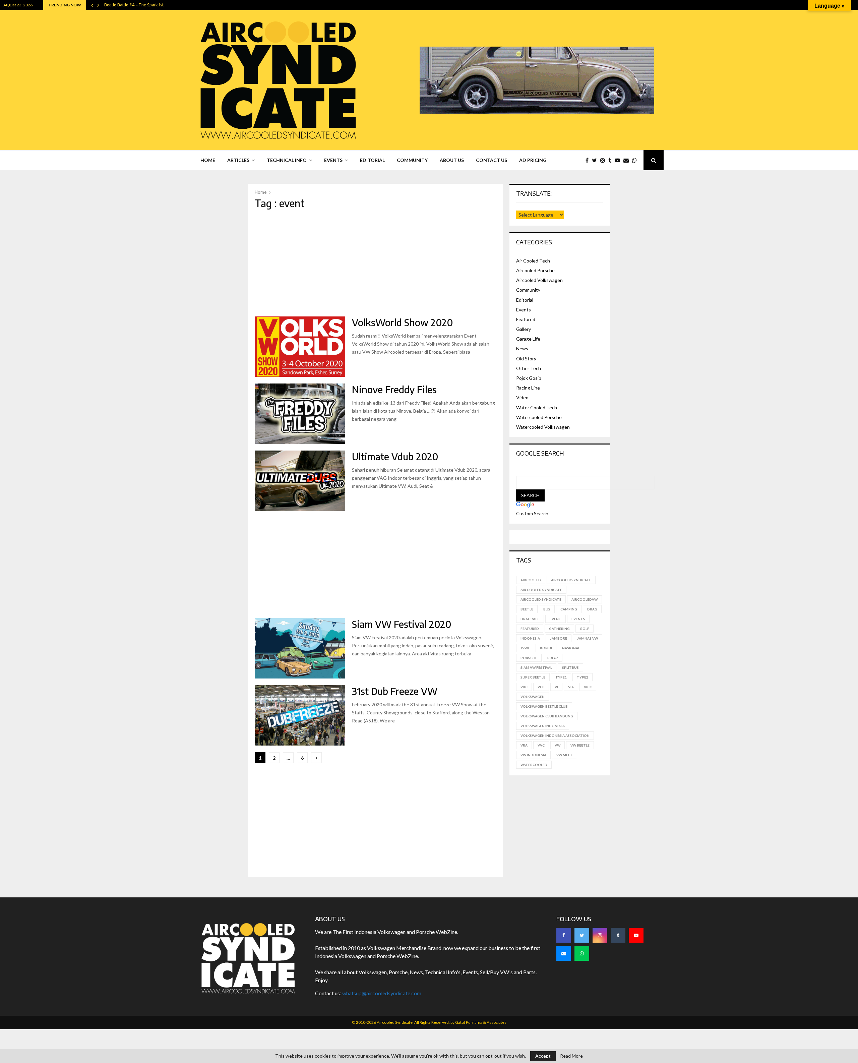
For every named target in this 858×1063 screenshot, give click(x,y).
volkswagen (532, 697)
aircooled (530, 580)
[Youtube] (619, 160)
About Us (452, 160)
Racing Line (528, 388)
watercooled (533, 765)
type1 (561, 677)
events (578, 619)
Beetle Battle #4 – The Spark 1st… (135, 4)
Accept (543, 1056)
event (555, 619)
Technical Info (287, 160)
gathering (559, 629)
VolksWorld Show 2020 (402, 322)
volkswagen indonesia (542, 726)
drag (592, 609)
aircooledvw (584, 599)
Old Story (526, 358)
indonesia (530, 638)
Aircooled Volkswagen (539, 280)
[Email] (627, 160)
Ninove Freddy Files (394, 389)
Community (412, 160)
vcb (541, 687)
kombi (546, 648)
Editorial (372, 160)
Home (207, 160)
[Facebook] (589, 160)
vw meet (564, 755)
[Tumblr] (611, 160)
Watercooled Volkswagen (543, 427)
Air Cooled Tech (533, 260)
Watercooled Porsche (539, 417)
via (571, 687)
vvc (541, 745)
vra (524, 745)
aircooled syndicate (540, 599)
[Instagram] (604, 160)
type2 (582, 677)
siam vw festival (536, 667)
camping (568, 609)
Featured (525, 319)
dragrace (530, 619)
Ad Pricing (533, 160)
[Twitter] (596, 160)
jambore (558, 638)
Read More (571, 1056)
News (522, 348)
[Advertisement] (375, 263)
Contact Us (491, 160)
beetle (526, 609)
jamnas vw (587, 638)
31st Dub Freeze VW (394, 691)
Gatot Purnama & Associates (480, 1022)
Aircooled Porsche (535, 270)
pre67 (552, 658)
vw (557, 745)
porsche (528, 658)
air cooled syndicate (541, 590)
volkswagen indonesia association (555, 735)
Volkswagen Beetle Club (544, 706)
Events (333, 160)
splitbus (570, 667)
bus (546, 609)
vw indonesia (533, 755)
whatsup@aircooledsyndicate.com (381, 993)
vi (556, 687)
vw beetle (580, 745)
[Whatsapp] (636, 160)
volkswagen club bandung (546, 716)
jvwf (525, 648)
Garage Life (528, 339)
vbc (524, 687)
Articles (238, 160)
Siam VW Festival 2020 (401, 624)
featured (529, 629)
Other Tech (528, 368)
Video (522, 397)
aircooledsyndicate (571, 580)
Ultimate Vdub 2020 (395, 456)
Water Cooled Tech (536, 407)
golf (584, 629)
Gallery (523, 329)
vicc (588, 687)
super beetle (532, 677)
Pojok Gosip (528, 378)
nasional (571, 648)
